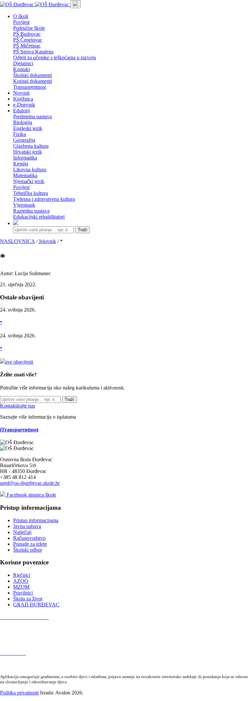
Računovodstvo (29, 538)
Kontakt (21, 69)
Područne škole (29, 28)
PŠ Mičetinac (27, 45)
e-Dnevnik (24, 104)
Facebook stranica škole (30, 495)
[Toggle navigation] (75, 4)
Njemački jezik (28, 181)
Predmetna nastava (32, 116)
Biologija (22, 122)
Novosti (21, 93)
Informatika (25, 158)
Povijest (21, 22)
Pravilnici (23, 593)
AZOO (20, 581)
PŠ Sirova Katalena (33, 51)
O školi (20, 16)
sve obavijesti (19, 362)
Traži (82, 229)
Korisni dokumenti (32, 81)
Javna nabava (27, 526)
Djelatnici (23, 63)
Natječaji (22, 532)
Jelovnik (47, 241)
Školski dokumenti (32, 75)
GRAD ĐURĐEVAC (36, 604)
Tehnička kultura (30, 193)
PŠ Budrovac (27, 34)
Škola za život (27, 598)
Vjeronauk (24, 205)
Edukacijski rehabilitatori (39, 216)
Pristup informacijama (35, 520)
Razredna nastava (31, 211)
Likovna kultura (29, 169)
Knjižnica (23, 99)
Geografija (24, 140)
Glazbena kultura (31, 146)
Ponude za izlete (30, 544)
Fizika (19, 134)
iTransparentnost (19, 429)
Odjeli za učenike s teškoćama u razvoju (54, 57)
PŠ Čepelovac (27, 40)
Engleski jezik (27, 128)
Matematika (25, 175)
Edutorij (21, 110)
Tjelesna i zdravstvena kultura (44, 199)
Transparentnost (29, 87)
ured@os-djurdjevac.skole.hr (30, 483)
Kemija (20, 163)
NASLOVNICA (17, 241)
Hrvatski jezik (27, 152)
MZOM (21, 587)
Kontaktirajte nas (17, 405)
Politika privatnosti (19, 692)
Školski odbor (27, 550)
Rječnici (21, 575)
